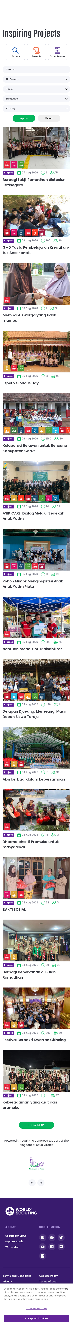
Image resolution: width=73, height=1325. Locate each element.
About (10, 1227)
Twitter (61, 1237)
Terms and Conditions (17, 1275)
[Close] (67, 1289)
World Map (12, 1247)
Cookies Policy (48, 1275)
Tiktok (42, 1256)
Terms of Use (47, 1281)
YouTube (42, 1246)
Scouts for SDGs (16, 1235)
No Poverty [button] (12, 79)
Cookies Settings (36, 1308)
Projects (36, 56)
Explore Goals (14, 1241)
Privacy (7, 1281)
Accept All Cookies (36, 1318)
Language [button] (12, 98)
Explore (16, 56)
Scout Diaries (57, 56)
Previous (32, 1182)
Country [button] (10, 108)
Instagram (42, 1237)
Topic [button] (9, 89)
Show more (36, 1125)
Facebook (51, 1237)
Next (40, 1182)
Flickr (61, 1246)
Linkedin (51, 1246)
